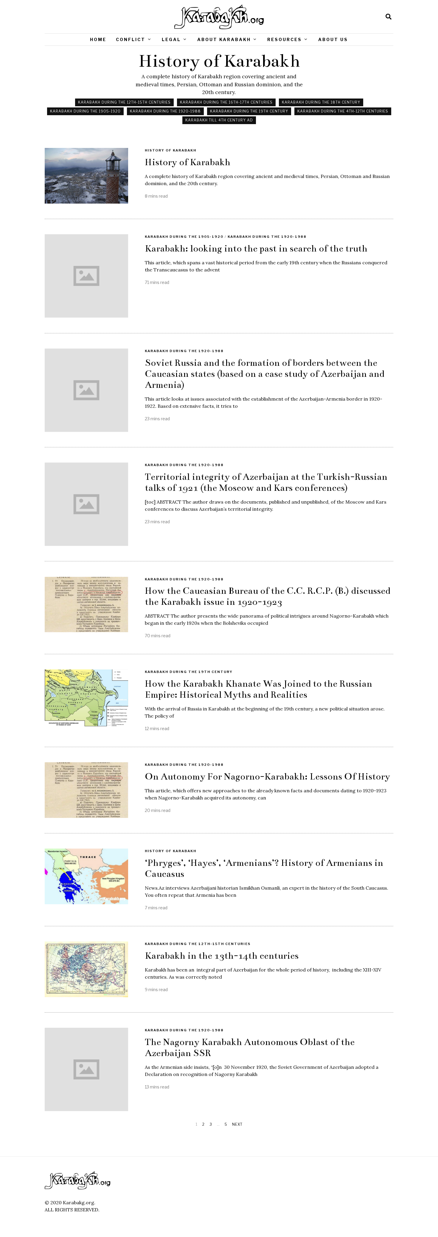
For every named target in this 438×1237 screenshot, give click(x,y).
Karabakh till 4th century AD (219, 120)
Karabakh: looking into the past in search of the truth (256, 248)
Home (98, 39)
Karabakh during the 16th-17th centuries (226, 102)
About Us (333, 39)
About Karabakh (224, 39)
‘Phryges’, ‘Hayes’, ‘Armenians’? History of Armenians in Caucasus (264, 868)
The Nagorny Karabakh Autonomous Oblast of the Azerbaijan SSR (250, 1047)
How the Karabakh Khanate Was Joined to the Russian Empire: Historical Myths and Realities (258, 689)
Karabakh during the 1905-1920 (85, 111)
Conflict (130, 39)
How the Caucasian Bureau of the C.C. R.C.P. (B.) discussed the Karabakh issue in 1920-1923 (267, 596)
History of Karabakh (170, 150)
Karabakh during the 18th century (321, 102)
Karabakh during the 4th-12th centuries (342, 111)
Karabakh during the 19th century (249, 111)
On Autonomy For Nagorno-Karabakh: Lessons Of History (267, 776)
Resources (284, 39)
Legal (171, 39)
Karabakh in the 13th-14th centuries (222, 955)
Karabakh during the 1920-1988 (165, 111)
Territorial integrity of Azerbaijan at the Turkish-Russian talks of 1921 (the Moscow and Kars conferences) (266, 482)
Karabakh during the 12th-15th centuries (124, 102)
